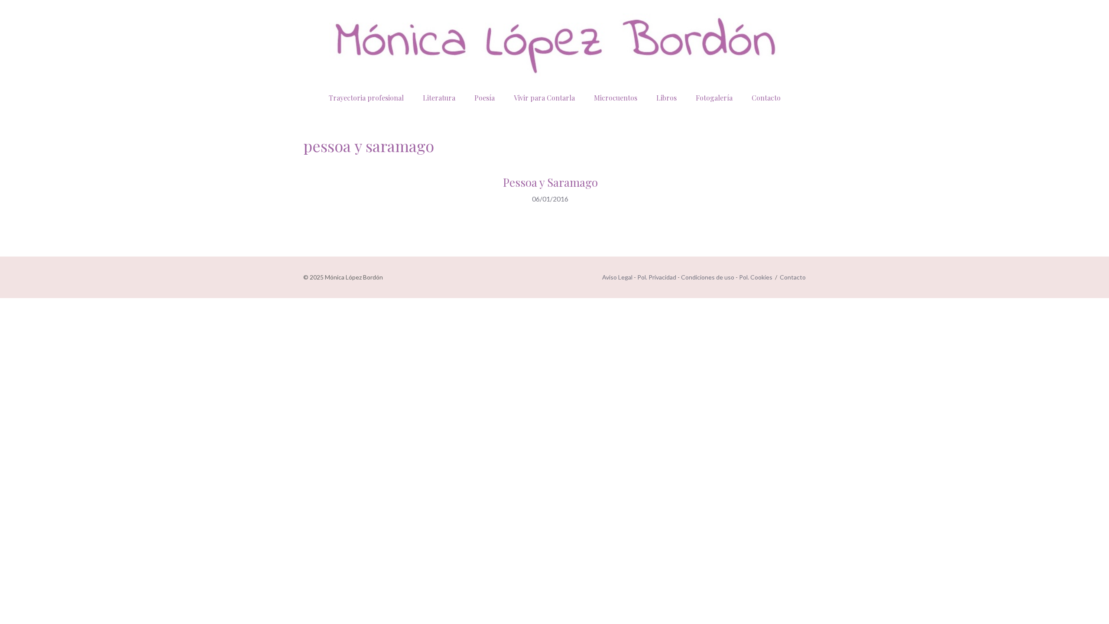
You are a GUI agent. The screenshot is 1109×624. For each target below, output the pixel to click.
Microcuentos (615, 97)
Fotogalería (714, 97)
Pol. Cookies (755, 277)
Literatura (439, 97)
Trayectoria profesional (366, 97)
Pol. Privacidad (656, 277)
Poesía (484, 97)
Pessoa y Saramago (550, 182)
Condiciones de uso (707, 277)
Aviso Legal (617, 277)
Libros (666, 97)
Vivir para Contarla (544, 97)
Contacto (766, 97)
